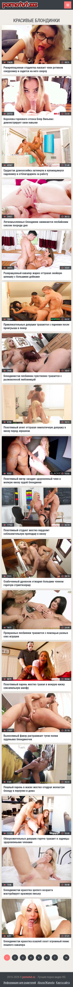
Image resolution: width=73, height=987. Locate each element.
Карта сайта (63, 982)
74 (66, 957)
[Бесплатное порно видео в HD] (23, 5)
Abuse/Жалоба (46, 982)
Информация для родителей (20, 982)
